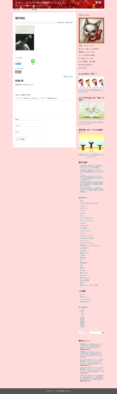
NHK (81, 201)
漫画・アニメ (84, 272)
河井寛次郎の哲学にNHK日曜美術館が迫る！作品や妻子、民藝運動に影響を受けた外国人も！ (92, 183)
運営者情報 (34, 9)
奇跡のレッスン (85, 253)
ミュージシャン (85, 240)
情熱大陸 (82, 258)
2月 (82, 314)
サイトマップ (26, 9)
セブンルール (84, 225)
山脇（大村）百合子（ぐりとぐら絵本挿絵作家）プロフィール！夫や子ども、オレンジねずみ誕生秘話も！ (91, 361)
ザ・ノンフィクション (87, 220)
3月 (82, 312)
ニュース (82, 233)
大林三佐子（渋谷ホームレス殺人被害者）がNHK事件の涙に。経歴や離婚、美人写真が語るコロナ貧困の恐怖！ (92, 377)
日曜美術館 (83, 262)
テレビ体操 (83, 228)
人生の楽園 (83, 248)
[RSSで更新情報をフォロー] (99, 2)
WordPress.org (84, 301)
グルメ (82, 215)
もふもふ (82, 205)
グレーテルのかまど (86, 218)
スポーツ (82, 223)
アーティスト (84, 208)
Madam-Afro (69, 76)
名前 (17, 119)
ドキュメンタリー (85, 230)
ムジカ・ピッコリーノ (87, 243)
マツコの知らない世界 (87, 238)
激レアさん (83, 275)
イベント (82, 210)
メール (18, 125)
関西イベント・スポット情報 (89, 285)
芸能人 (82, 282)
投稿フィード (84, 297)
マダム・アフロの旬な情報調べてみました (40, 2)
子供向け (82, 255)
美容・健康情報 (85, 280)
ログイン (82, 294)
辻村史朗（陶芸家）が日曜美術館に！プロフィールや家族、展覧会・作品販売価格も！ (92, 190)
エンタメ (82, 213)
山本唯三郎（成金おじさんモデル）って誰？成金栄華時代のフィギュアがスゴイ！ (91, 171)
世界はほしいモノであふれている (90, 245)
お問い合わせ (17, 9)
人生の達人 (83, 250)
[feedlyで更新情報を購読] (96, 2)
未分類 (82, 267)
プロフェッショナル (86, 235)
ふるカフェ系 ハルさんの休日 (89, 203)
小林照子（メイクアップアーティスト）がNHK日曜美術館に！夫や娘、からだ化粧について (92, 177)
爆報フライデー (85, 277)
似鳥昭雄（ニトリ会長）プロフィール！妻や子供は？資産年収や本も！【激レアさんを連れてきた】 (91, 345)
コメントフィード (85, 299)
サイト (17, 132)
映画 (81, 265)
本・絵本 (82, 270)
